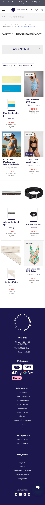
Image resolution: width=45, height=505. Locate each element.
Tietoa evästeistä (22, 400)
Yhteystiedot (22, 479)
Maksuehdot (22, 408)
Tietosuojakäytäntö (22, 396)
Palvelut (22, 467)
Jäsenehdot (22, 392)
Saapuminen (22, 459)
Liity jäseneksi (22, 443)
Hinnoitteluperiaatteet (22, 420)
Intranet (23, 424)
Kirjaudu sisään (22, 439)
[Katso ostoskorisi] (42, 10)
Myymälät (22, 463)
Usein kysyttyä (22, 412)
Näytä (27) (7, 66)
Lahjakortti (22, 416)
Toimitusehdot (22, 404)
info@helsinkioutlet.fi (22, 352)
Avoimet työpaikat (22, 475)
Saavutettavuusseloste (22, 471)
